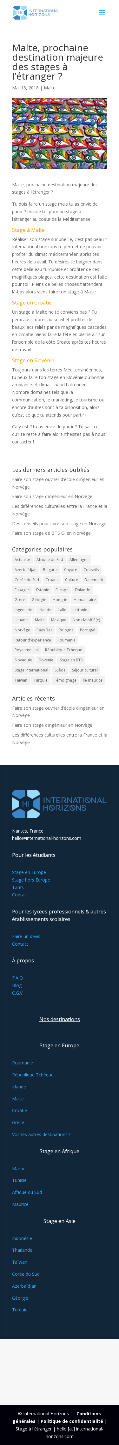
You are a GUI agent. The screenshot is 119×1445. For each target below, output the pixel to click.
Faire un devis (26, 936)
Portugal (87, 630)
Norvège (22, 630)
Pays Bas (44, 630)
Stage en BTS (71, 660)
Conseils (91, 569)
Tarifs (18, 887)
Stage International (31, 670)
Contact (20, 895)
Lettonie (80, 609)
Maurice (20, 1204)
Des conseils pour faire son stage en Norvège (59, 524)
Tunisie (19, 1180)
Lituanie (22, 620)
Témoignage (65, 680)
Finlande (82, 590)
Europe (62, 590)
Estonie (42, 590)
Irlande (45, 609)
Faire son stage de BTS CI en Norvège (51, 533)
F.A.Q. (18, 978)
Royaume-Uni (27, 650)
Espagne (22, 590)
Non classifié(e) (86, 620)
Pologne (66, 630)
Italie (62, 609)
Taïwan (21, 680)
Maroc (18, 1168)
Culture (71, 579)
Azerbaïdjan (25, 569)
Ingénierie (23, 609)
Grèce (20, 599)
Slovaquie (23, 660)
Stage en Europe (29, 872)
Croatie (52, 579)
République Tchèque (63, 650)
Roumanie (66, 640)
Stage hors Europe (31, 880)
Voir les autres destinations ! (41, 1134)
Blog (17, 985)
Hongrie (60, 599)
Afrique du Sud (49, 559)
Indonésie (22, 1238)
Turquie (41, 680)
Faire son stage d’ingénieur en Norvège (52, 496)
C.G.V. (17, 993)
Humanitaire (85, 599)
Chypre (70, 569)
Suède (60, 670)
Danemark (93, 579)
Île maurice (92, 680)
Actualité (22, 559)
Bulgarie (50, 569)
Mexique (58, 620)
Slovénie (45, 660)
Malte (50, 88)
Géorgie (39, 599)
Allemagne (79, 559)
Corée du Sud (27, 579)
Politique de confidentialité (72, 1421)
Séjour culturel (85, 670)
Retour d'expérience (33, 640)
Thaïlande (22, 1250)
